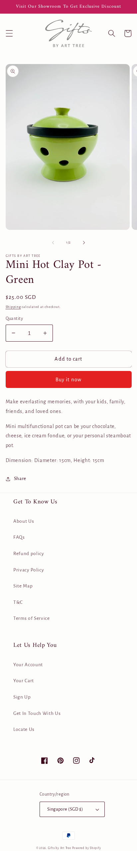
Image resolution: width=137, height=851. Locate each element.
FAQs (19, 537)
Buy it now (68, 379)
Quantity (14, 318)
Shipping (13, 307)
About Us (23, 521)
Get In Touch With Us (37, 713)
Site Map (23, 585)
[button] (9, 33)
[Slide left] (53, 242)
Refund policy (28, 553)
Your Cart (23, 680)
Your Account (28, 664)
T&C (18, 602)
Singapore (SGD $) (65, 809)
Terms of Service (31, 618)
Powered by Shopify (86, 848)
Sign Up (22, 697)
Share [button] (20, 478)
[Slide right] (83, 242)
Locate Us (24, 729)
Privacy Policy (28, 569)
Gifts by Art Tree (59, 848)
